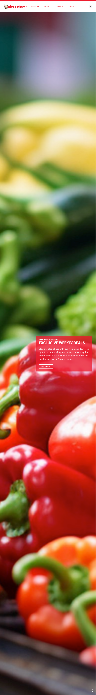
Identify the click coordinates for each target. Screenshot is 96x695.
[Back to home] (14, 6)
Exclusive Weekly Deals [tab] (92, 691)
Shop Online (47, 6)
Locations (23, 6)
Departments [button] (59, 6)
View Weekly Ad (46, 366)
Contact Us (72, 6)
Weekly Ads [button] (35, 6)
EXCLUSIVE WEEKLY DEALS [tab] (92, 689)
